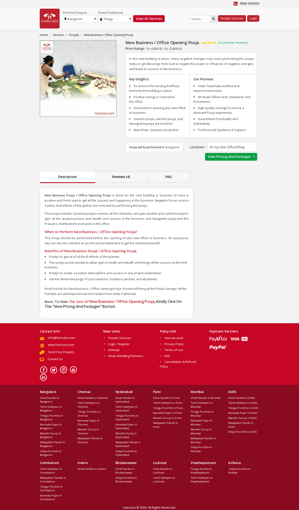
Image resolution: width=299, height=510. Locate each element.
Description (67, 176)
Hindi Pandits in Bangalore (49, 400)
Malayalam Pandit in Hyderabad (127, 444)
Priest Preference (110, 13)
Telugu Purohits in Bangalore (51, 417)
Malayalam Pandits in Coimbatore (53, 479)
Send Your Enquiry (61, 352)
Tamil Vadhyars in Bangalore (51, 408)
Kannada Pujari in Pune (167, 412)
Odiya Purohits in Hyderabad (126, 453)
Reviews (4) (121, 176)
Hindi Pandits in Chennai (93, 398)
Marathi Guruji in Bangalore (50, 435)
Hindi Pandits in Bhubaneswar (125, 471)
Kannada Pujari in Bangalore (51, 426)
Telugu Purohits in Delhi (243, 408)
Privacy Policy (174, 344)
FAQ (168, 176)
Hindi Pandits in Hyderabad (125, 400)
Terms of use (173, 350)
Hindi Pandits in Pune (166, 398)
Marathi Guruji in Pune (167, 418)
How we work (173, 338)
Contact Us (55, 359)
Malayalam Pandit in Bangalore (52, 444)
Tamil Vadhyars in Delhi (243, 402)
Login (253, 18)
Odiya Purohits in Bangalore (50, 453)
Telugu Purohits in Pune (168, 408)
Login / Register (119, 344)
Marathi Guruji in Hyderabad (126, 435)
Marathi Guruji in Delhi (242, 418)
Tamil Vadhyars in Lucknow (164, 479)
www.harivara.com (61, 345)
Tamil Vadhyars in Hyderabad (126, 408)
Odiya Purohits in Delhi (242, 431)
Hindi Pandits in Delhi (241, 398)
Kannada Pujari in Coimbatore (51, 497)
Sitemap (114, 350)
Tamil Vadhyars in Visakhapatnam (202, 479)
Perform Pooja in (75, 13)
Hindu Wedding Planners (125, 356)
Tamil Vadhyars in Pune (167, 402)
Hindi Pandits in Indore (92, 469)
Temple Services (232, 18)
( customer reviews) (232, 42)
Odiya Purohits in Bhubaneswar (126, 479)
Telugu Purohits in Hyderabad (126, 417)
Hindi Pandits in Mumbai (206, 398)
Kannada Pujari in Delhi (242, 412)
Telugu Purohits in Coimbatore (51, 488)
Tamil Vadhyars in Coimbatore (51, 471)
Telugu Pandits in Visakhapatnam (201, 471)
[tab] (67, 177)
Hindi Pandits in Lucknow (162, 471)
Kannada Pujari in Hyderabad (126, 426)
